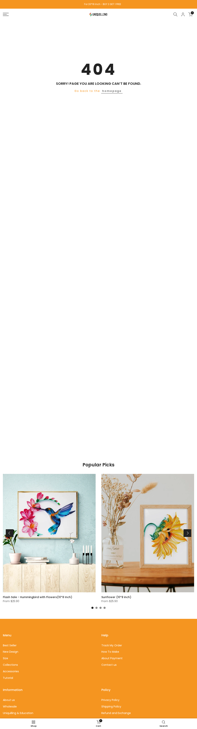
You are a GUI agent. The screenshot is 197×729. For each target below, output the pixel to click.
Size (5, 658)
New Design (10, 652)
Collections (10, 665)
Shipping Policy (111, 706)
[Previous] (9, 533)
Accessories (11, 671)
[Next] (187, 533)
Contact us (109, 665)
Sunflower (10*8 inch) (116, 597)
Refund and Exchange (116, 713)
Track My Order (111, 645)
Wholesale (10, 706)
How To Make (110, 652)
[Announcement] (98, 4)
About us (9, 700)
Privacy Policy (110, 700)
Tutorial (8, 678)
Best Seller (10, 645)
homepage (112, 91)
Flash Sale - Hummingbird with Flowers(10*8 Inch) (37, 597)
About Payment (112, 658)
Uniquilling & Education (18, 713)
